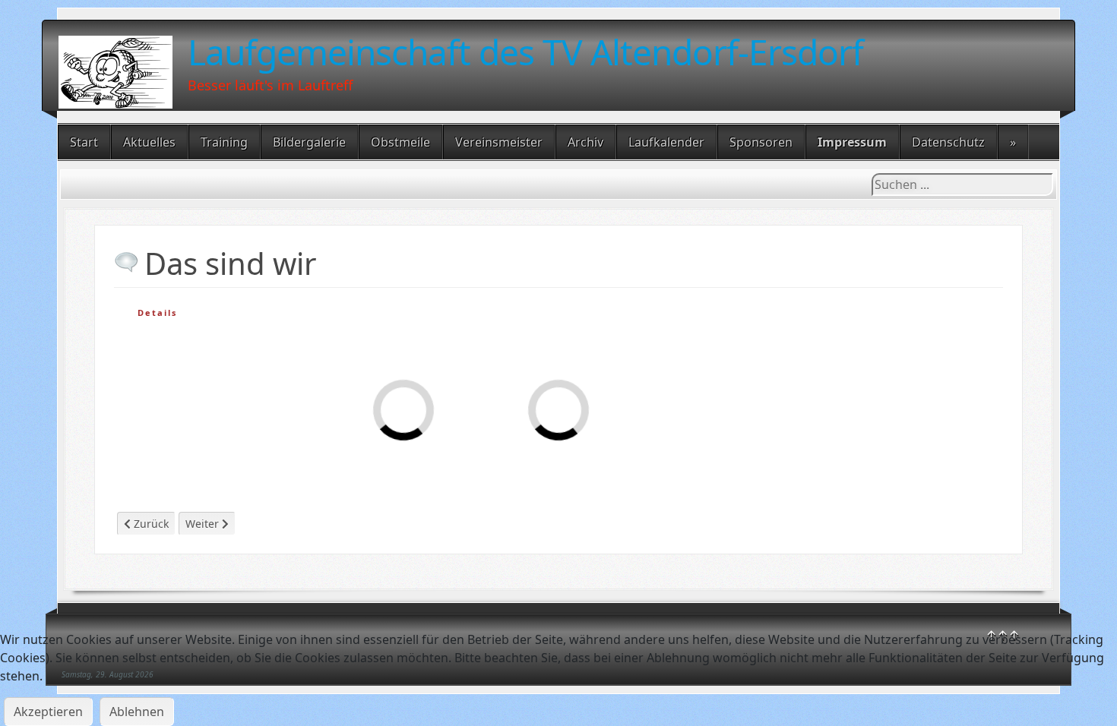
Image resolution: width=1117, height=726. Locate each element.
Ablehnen (136, 711)
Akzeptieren (48, 711)
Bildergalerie (309, 142)
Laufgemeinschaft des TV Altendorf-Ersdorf (525, 51)
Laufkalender (666, 142)
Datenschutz (948, 142)
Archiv (585, 142)
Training (224, 142)
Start (84, 142)
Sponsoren (761, 142)
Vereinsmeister (499, 142)
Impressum (852, 142)
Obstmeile (400, 142)
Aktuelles (149, 142)
